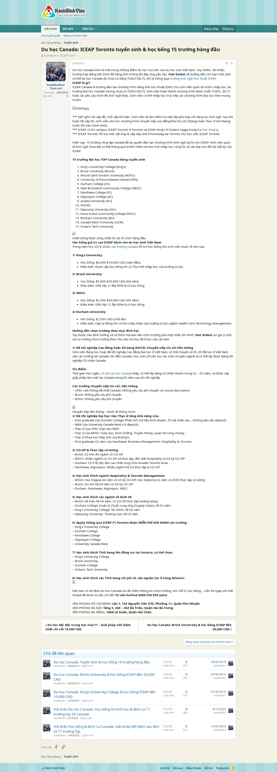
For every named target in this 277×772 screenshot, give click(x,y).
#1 (232, 63)
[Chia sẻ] (226, 63)
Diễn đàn (50, 28)
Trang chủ (222, 768)
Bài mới (68, 28)
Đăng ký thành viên (75, 35)
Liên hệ (165, 768)
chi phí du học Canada (116, 373)
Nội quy (178, 768)
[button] (76, 29)
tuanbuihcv (51, 55)
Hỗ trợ (208, 768)
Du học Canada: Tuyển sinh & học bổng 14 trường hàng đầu (102, 662)
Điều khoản (193, 768)
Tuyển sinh (87, 666)
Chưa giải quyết (50, 35)
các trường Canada (125, 246)
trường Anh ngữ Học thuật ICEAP (193, 78)
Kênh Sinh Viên (55, 768)
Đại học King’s (207, 130)
